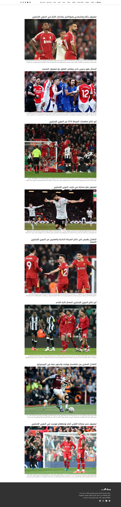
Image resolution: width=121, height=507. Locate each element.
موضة (59, 2)
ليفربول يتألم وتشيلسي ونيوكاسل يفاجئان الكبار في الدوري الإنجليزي (64, 17)
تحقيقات (73, 2)
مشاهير (87, 2)
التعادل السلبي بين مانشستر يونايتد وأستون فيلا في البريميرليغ (66, 364)
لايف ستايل (42, 2)
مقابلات (92, 2)
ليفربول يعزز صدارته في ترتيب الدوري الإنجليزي (75, 187)
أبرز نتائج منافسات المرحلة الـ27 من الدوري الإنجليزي (72, 121)
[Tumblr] (25, 2)
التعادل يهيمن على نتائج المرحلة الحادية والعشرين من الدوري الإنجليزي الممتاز (63, 241)
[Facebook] (100, 501)
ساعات (63, 2)
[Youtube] (27, 2)
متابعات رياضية (80, 2)
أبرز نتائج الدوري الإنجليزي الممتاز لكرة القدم (76, 302)
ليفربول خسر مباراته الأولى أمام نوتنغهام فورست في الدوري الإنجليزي (64, 424)
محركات (68, 2)
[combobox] (32, 2)
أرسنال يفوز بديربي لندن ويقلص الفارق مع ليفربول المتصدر (69, 69)
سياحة (54, 2)
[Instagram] (23, 2)
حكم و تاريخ (49, 2)
